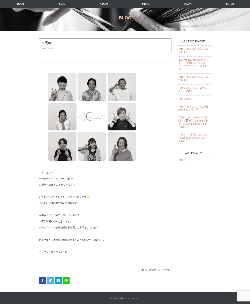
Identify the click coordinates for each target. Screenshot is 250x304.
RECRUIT (229, 3)
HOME (20, 3)
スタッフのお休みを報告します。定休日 (192, 89)
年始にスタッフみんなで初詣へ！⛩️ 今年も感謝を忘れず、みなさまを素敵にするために (193, 122)
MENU (145, 3)
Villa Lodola (184, 98)
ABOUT (104, 3)
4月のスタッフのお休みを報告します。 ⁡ (193, 50)
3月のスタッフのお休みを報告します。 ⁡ (193, 78)
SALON (187, 3)
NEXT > (167, 270)
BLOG (62, 3)
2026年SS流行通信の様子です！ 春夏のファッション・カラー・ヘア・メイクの (193, 64)
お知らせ (183, 160)
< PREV (142, 270)
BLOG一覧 (155, 270)
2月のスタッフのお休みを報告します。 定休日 (193, 108)
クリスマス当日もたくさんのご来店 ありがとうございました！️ (193, 137)
